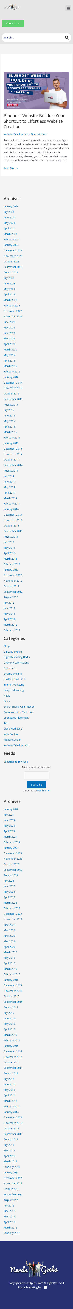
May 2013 (9, 547)
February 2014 (12, 503)
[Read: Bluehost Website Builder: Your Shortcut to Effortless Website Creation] (36, 90)
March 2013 (10, 558)
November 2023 (13, 256)
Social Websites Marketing (18, 712)
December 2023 (13, 250)
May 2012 (9, 613)
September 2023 (13, 267)
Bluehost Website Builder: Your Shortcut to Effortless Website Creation (34, 121)
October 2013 (11, 525)
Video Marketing (13, 728)
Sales (7, 701)
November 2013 (13, 520)
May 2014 (9, 487)
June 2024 (9, 217)
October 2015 (11, 393)
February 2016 (12, 371)
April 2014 (9, 492)
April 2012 (9, 619)
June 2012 (9, 608)
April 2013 (9, 553)
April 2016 (9, 360)
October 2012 (11, 586)
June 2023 (9, 283)
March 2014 (10, 498)
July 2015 (9, 410)
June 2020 (9, 333)
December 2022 (13, 311)
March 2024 (10, 234)
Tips (6, 723)
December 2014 (13, 448)
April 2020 (9, 344)
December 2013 (13, 514)
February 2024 (12, 239)
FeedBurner (43, 790)
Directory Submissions (16, 662)
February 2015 (12, 437)
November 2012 (13, 580)
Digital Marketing (13, 651)
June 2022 (9, 322)
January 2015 (11, 443)
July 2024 (9, 212)
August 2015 (11, 404)
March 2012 (10, 624)
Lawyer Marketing (14, 690)
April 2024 (9, 228)
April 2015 (9, 426)
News (7, 695)
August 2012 (11, 597)
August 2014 (11, 470)
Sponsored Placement (16, 717)
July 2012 (9, 602)
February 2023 (12, 305)
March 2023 (10, 300)
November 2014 (13, 454)
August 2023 (11, 272)
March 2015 (10, 432)
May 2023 (9, 289)
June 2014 (9, 481)
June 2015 (9, 415)
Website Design (12, 739)
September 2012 (13, 591)
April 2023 (9, 294)
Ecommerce (10, 668)
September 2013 (13, 531)
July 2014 (9, 476)
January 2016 (11, 377)
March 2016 (10, 366)
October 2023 (11, 261)
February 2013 (12, 564)
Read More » (11, 168)
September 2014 (13, 465)
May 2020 (9, 338)
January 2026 (11, 206)
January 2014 (11, 509)
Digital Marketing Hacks (17, 657)
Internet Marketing (14, 684)
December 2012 (13, 575)
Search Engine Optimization (19, 706)
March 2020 (10, 349)
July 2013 (9, 542)
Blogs (7, 646)
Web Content (11, 734)
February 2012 (12, 630)
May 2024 (9, 223)
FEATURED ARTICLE (14, 679)
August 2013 (11, 536)
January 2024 (11, 245)
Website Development (16, 134)
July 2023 (9, 278)
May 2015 (9, 421)
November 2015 (13, 388)
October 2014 (11, 459)
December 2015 (13, 382)
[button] (68, 8)
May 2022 (9, 327)
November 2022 (13, 316)
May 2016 (9, 355)
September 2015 (13, 399)
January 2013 (11, 569)
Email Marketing (13, 673)
